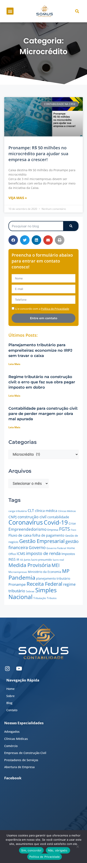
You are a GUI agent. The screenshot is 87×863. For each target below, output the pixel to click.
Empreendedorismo (27, 529)
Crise (72, 523)
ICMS (21, 553)
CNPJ (12, 516)
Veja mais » (17, 198)
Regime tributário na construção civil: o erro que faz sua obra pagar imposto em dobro (41, 382)
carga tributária (17, 511)
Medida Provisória (29, 565)
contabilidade (58, 517)
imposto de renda (43, 553)
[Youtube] (19, 668)
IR (17, 559)
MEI (56, 565)
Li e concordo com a (42, 309)
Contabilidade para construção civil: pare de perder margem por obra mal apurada (43, 413)
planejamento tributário (53, 578)
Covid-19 (56, 522)
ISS (21, 559)
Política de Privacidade (44, 856)
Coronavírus (25, 522)
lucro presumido (41, 559)
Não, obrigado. (58, 850)
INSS (12, 559)
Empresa (52, 530)
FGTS (64, 529)
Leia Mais (14, 364)
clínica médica (46, 510)
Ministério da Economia (44, 572)
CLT (31, 510)
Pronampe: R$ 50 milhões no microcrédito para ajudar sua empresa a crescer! (38, 153)
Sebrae (30, 591)
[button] (10, 11)
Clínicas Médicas (67, 511)
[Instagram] (7, 668)
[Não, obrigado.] (77, 847)
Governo (37, 547)
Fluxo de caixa (19, 535)
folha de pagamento (48, 535)
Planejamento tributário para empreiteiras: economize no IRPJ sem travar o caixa (40, 350)
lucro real (58, 559)
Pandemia (21, 577)
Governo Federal (56, 548)
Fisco (73, 529)
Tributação (39, 598)
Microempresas (17, 572)
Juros (27, 559)
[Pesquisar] (70, 226)
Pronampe (17, 584)
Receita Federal (44, 583)
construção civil (32, 517)
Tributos (52, 598)
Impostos (68, 554)
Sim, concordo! (31, 850)
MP (65, 571)
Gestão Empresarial (42, 540)
